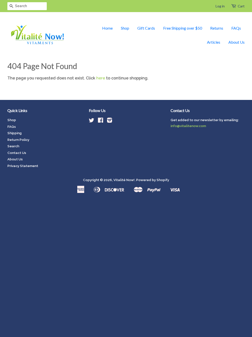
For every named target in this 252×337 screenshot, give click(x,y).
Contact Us (16, 153)
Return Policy (18, 140)
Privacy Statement (22, 166)
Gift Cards (146, 28)
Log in (220, 6)
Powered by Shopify (152, 180)
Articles (213, 42)
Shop (125, 28)
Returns (216, 28)
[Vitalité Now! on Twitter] (91, 121)
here (100, 78)
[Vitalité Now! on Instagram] (109, 121)
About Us (236, 42)
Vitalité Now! (124, 180)
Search (13, 146)
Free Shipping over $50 (182, 28)
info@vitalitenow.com (188, 126)
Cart (241, 6)
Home (107, 28)
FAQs (236, 28)
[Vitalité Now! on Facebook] (100, 121)
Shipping (14, 133)
